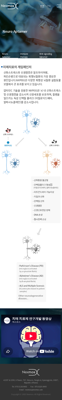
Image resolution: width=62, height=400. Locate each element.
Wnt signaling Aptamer (45, 55)
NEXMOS (31, 372)
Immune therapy (24, 55)
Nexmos (9, 6)
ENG (49, 5)
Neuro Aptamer (6, 55)
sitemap (59, 5)
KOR (42, 5)
